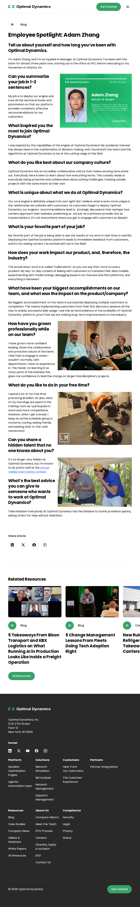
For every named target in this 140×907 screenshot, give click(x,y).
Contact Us (43, 862)
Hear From (73, 769)
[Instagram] (45, 751)
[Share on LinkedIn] (12, 545)
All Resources (17, 855)
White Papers (17, 849)
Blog (11, 817)
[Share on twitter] (23, 545)
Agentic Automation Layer (20, 784)
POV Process (44, 831)
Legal (66, 824)
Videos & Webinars (14, 840)
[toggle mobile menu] (128, 7)
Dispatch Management (45, 797)
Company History (47, 817)
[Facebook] (36, 751)
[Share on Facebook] (34, 545)
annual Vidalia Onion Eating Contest (28, 470)
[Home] (29, 709)
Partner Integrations (104, 767)
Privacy (68, 831)
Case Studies (16, 824)
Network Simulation (42, 769)
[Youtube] (27, 751)
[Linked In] (10, 751)
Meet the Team (46, 824)
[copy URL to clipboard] (45, 545)
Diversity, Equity (46, 847)
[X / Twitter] (18, 751)
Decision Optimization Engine (16, 771)
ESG (38, 855)
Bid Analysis (43, 778)
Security (68, 817)
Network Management (45, 787)
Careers (41, 838)
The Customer (72, 780)
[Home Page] (29, 7)
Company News (18, 831)
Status (67, 838)
